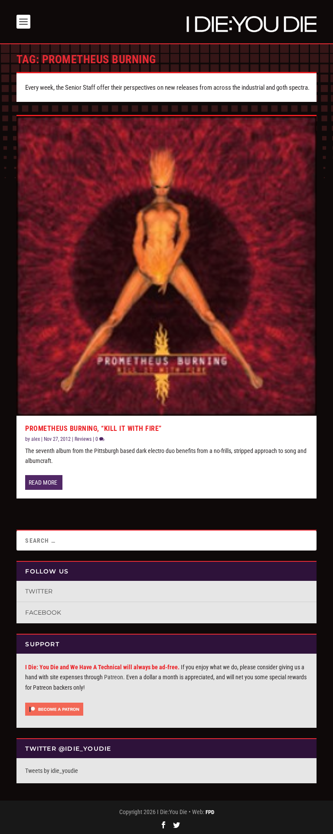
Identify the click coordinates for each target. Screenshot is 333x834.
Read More (43, 482)
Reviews (83, 439)
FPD (210, 812)
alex (35, 439)
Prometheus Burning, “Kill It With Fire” (93, 428)
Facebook (43, 612)
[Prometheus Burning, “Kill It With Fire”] (166, 266)
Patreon (113, 677)
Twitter (38, 591)
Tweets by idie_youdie (51, 770)
